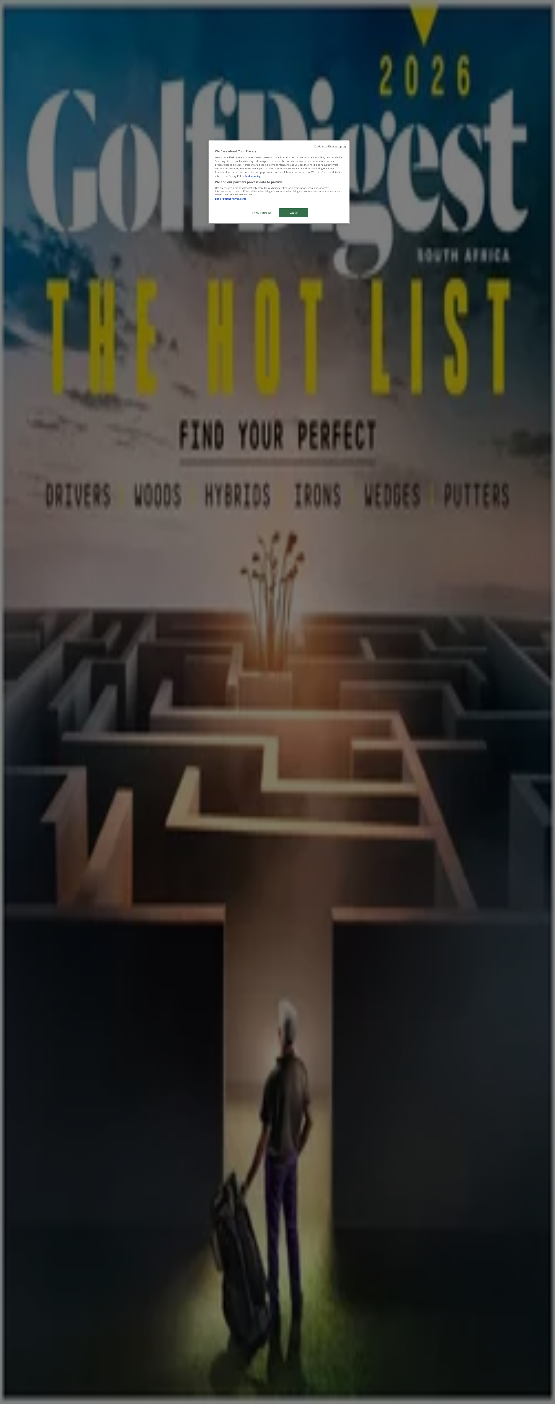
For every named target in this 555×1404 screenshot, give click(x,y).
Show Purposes (261, 212)
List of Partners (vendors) (230, 198)
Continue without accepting (330, 146)
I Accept (294, 212)
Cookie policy (252, 176)
